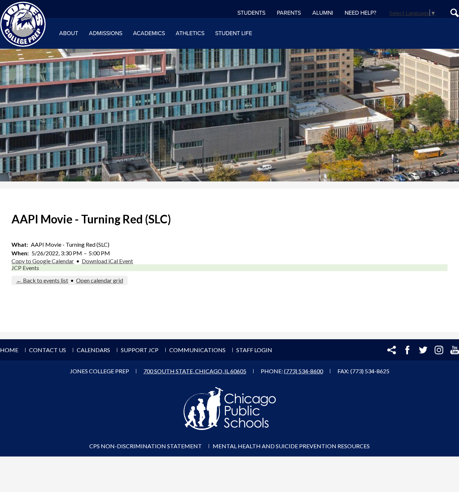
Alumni (322, 12)
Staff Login (254, 349)
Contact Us (47, 349)
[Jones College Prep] (23, 24)
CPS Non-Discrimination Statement (145, 446)
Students (251, 12)
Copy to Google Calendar (42, 260)
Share (391, 350)
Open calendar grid (99, 280)
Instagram (439, 350)
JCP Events (25, 267)
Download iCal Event (107, 260)
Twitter (423, 350)
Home (9, 349)
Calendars (93, 349)
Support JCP (139, 349)
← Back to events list (42, 280)
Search (454, 13)
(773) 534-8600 (303, 371)
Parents (289, 12)
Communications (197, 349)
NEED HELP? (360, 12)
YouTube (454, 350)
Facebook (407, 350)
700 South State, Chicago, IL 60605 (194, 371)
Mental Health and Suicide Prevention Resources (291, 446)
